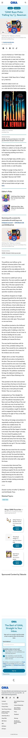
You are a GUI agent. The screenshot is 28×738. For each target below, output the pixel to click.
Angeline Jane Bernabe (8, 42)
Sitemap (16, 718)
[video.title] (14, 26)
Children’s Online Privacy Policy (5, 712)
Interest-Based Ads (18, 705)
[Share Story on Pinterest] (10, 48)
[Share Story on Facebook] (3, 48)
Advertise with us (5, 715)
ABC (3, 723)
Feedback (16, 714)
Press (15, 711)
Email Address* (7, 641)
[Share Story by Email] (13, 48)
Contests (4, 701)
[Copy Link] (16, 48)
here (3, 185)
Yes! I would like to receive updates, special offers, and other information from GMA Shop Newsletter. (15, 652)
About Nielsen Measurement (17, 708)
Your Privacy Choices (6, 709)
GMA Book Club (19, 222)
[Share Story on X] (6, 48)
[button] (2, 2)
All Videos (4, 726)
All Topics (4, 728)
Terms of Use (5, 704)
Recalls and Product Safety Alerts (17, 722)
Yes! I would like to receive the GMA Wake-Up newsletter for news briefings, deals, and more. (14, 657)
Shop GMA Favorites (13, 509)
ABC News (4, 721)
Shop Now (17, 528)
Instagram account (7, 222)
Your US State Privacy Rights (19, 701)
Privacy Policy (8, 665)
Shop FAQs (4, 718)
